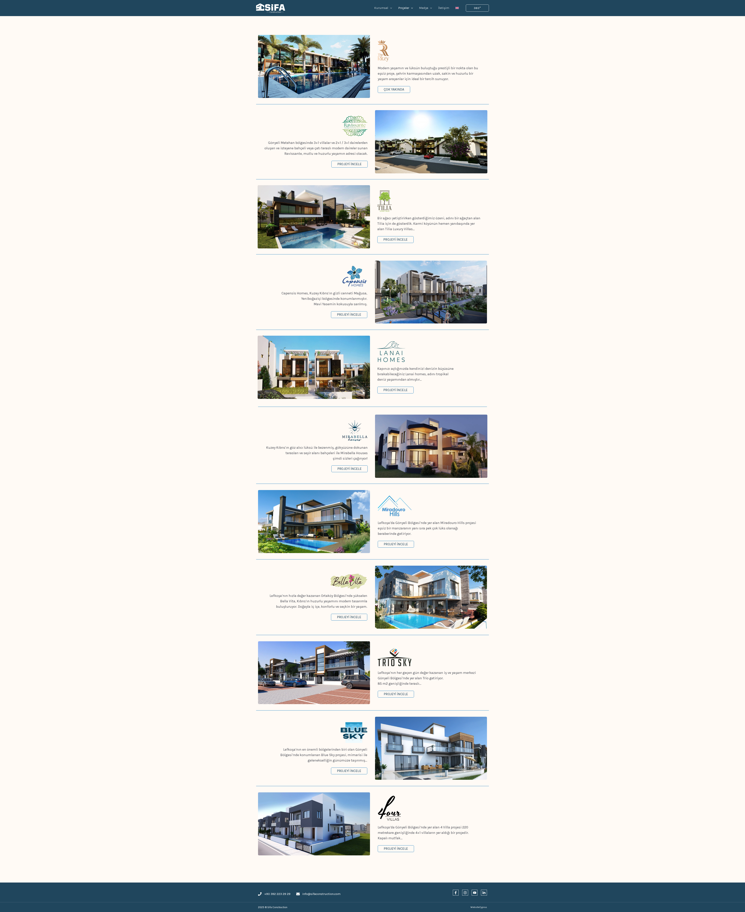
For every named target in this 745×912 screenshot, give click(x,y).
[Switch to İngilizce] (457, 7)
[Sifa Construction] (270, 8)
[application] (390, 7)
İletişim (443, 8)
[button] (477, 8)
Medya (423, 8)
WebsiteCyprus (478, 907)
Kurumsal (381, 8)
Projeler (403, 8)
